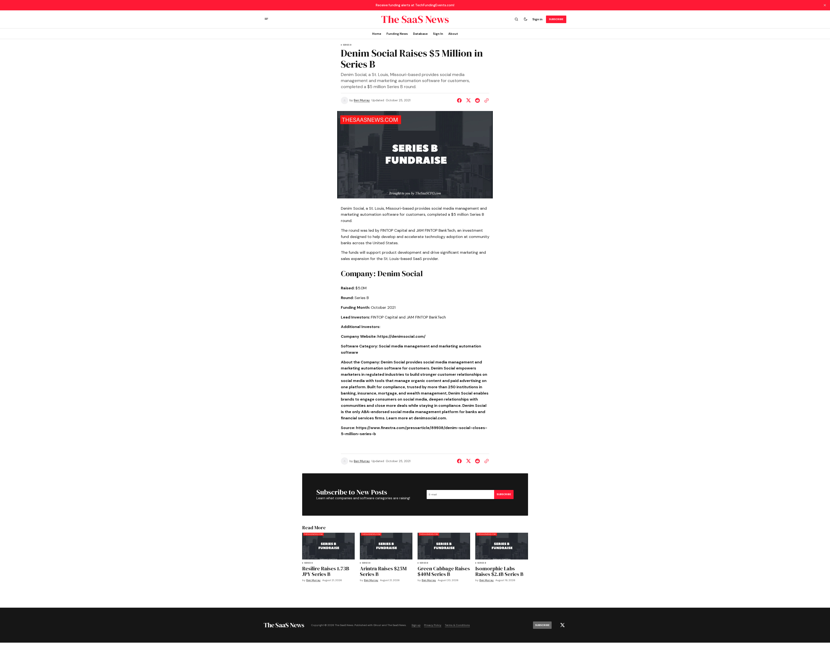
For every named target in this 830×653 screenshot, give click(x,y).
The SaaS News (396, 625)
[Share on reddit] (477, 100)
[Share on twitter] (468, 100)
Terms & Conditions (457, 625)
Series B (347, 45)
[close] (824, 5)
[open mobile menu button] (266, 19)
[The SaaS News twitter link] (562, 625)
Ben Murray (362, 100)
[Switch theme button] (525, 19)
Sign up (416, 625)
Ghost (377, 625)
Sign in (537, 19)
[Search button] (516, 19)
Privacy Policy (432, 625)
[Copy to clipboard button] (485, 100)
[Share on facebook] (460, 100)
